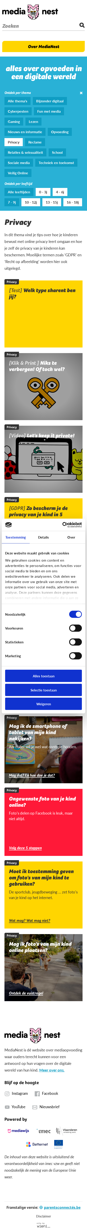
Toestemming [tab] (15, 537)
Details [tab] (43, 537)
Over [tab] (71, 537)
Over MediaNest (43, 46)
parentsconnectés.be (62, 1207)
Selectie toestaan (44, 689)
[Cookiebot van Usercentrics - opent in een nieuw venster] (62, 525)
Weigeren (43, 703)
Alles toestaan (43, 676)
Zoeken (10, 26)
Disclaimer (43, 1216)
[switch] (75, 628)
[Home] (30, 12)
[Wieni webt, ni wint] (43, 1225)
